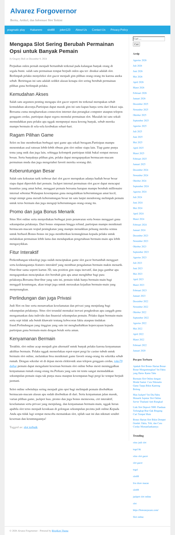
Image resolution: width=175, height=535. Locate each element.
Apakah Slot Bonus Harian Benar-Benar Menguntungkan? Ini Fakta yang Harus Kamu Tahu (149, 369)
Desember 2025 (140, 103)
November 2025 (140, 109)
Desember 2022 (140, 301)
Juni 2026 (138, 71)
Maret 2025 (138, 153)
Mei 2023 (137, 273)
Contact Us (98, 29)
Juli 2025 (137, 131)
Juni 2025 (138, 136)
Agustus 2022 (139, 323)
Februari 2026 (140, 93)
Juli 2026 (137, 65)
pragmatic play (16, 29)
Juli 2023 (137, 262)
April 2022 (138, 334)
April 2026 (138, 82)
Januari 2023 (139, 295)
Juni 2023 (138, 268)
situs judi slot (139, 442)
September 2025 (141, 120)
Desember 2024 (140, 169)
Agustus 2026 (139, 60)
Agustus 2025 (139, 126)
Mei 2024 (137, 208)
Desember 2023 (140, 235)
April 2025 (138, 147)
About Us (81, 29)
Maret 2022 (138, 339)
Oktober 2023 (139, 246)
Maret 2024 (138, 219)
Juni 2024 (138, 202)
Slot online (138, 516)
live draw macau (141, 483)
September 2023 (141, 252)
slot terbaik (31, 427)
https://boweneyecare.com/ (145, 510)
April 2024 (138, 213)
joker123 (65, 29)
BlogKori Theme (60, 530)
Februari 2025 (140, 158)
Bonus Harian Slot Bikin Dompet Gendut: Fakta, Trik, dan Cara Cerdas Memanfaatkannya (149, 423)
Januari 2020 (139, 350)
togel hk (137, 449)
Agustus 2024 (139, 191)
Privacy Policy (119, 29)
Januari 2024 (139, 230)
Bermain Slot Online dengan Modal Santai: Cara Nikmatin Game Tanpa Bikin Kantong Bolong (147, 384)
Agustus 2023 (139, 257)
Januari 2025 (139, 164)
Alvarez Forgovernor (43, 11)
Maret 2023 (138, 284)
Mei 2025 (137, 142)
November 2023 (140, 241)
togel (135, 469)
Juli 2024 (137, 197)
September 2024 (141, 186)
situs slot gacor (140, 456)
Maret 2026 (138, 87)
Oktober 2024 (139, 180)
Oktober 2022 (139, 312)
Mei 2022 (137, 328)
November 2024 (140, 175)
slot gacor (138, 462)
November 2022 (140, 306)
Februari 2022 (140, 345)
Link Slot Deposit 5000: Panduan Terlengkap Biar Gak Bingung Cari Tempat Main (149, 410)
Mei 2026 (137, 76)
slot (135, 503)
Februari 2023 (140, 290)
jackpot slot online (142, 496)
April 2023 (138, 279)
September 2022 (141, 317)
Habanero (36, 29)
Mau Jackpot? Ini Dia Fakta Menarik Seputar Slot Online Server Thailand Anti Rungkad (148, 398)
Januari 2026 (139, 98)
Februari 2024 (140, 224)
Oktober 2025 (139, 115)
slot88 (51, 29)
